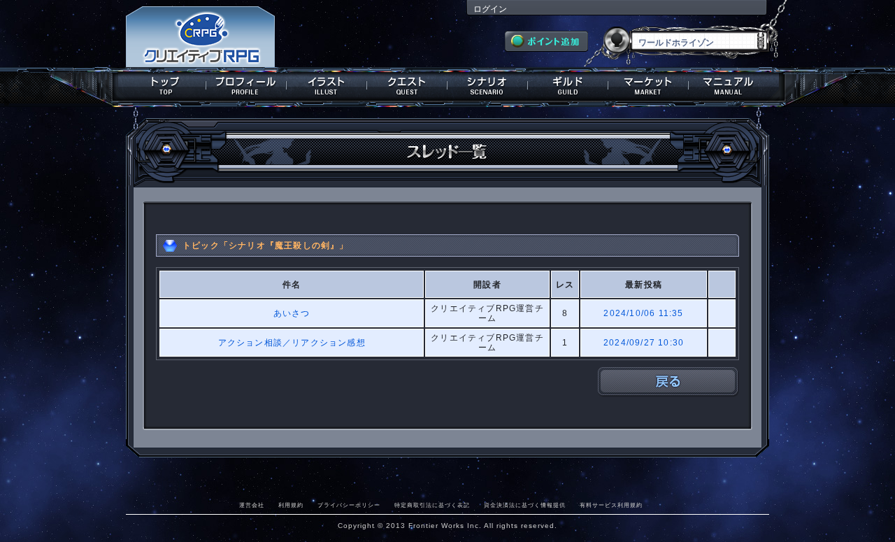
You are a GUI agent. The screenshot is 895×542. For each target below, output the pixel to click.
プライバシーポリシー (348, 504)
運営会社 (251, 504)
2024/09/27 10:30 (643, 343)
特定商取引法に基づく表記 (432, 504)
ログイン (490, 9)
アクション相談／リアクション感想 (292, 343)
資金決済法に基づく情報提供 (525, 504)
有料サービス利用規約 (611, 504)
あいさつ (291, 313)
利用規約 (290, 504)
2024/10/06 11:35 (643, 313)
